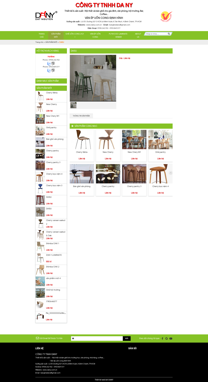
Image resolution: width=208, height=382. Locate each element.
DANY (110, 380)
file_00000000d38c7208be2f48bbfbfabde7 (66, 313)
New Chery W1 (52, 116)
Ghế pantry (51, 127)
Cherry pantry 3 (53, 162)
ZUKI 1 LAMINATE (54, 255)
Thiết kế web (100, 380)
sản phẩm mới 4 (53, 278)
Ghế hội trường (53, 290)
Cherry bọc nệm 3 (54, 185)
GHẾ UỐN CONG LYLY (74, 34)
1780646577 (51, 301)
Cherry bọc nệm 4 (54, 174)
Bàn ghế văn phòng (54, 139)
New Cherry (51, 104)
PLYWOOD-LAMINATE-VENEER (118, 35)
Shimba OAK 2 (52, 266)
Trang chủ (42, 35)
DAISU (49, 197)
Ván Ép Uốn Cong (95, 35)
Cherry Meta (51, 92)
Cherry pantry (52, 150)
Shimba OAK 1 (52, 243)
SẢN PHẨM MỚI (55, 35)
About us (138, 35)
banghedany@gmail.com (119, 25)
